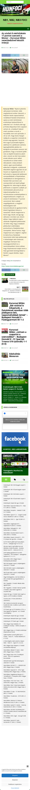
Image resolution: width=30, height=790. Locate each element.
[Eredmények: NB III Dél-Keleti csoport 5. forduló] (15, 377)
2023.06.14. (6, 360)
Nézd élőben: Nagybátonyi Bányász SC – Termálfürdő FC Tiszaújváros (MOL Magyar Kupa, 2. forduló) (15, 675)
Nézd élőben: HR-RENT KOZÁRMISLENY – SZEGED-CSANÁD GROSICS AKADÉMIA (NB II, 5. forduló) (15, 710)
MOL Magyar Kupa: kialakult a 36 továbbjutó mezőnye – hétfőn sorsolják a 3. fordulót (15, 625)
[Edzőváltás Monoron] (5, 355)
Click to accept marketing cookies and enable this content (15, 420)
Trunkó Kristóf (14, 360)
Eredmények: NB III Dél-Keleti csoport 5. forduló (13, 388)
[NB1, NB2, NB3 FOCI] (15, 15)
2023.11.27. (6, 324)
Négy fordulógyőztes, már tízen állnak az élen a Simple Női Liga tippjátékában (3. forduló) (14, 578)
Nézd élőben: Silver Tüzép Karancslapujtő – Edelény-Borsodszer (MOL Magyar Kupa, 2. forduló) (15, 686)
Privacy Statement (15, 788)
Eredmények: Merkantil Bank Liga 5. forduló (15, 618)
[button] (27, 766)
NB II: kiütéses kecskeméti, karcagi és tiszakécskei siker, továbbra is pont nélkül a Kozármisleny (15, 604)
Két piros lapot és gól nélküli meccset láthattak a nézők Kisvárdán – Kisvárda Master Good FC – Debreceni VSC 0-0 (14, 547)
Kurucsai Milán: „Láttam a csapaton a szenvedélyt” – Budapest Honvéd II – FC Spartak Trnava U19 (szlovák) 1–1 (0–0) (14, 336)
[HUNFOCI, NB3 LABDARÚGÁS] (15, 439)
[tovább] (21, 401)
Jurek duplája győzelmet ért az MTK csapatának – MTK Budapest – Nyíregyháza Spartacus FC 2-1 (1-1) (15, 553)
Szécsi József (14, 47)
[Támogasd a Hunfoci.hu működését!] (15, 460)
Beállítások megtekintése (15, 784)
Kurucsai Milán (10, 274)
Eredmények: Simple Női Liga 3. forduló (14, 615)
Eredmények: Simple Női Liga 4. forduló (14, 502)
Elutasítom (15, 780)
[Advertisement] (15, 90)
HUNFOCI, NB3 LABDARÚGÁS (15, 449)
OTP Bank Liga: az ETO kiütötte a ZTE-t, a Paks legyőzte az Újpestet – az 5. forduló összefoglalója (14, 610)
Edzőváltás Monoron (14, 355)
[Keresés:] (15, 2)
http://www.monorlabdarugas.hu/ (13, 266)
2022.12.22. (6, 47)
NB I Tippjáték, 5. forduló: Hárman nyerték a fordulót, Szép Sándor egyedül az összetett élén (15, 589)
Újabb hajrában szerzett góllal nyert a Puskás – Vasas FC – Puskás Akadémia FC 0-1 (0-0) (14, 636)
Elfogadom (15, 775)
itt (12, 261)
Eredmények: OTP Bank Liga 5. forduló (14, 620)
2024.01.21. (6, 348)
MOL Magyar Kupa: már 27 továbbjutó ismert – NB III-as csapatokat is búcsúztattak (14, 655)
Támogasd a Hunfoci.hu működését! (13, 471)
